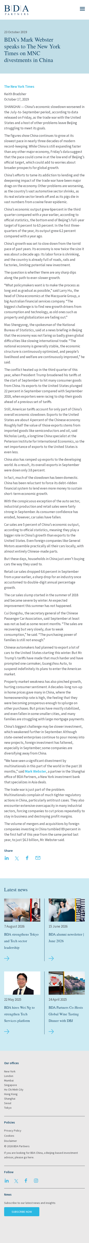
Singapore (10, 1085)
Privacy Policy (12, 1130)
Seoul (7, 1103)
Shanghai (9, 1098)
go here (29, 1157)
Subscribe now (22, 1212)
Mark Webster (35, 771)
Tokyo (8, 1107)
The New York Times (19, 86)
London (8, 1076)
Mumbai (9, 1080)
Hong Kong (11, 1094)
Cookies (9, 1136)
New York (10, 1071)
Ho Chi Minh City (13, 1089)
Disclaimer (10, 1141)
